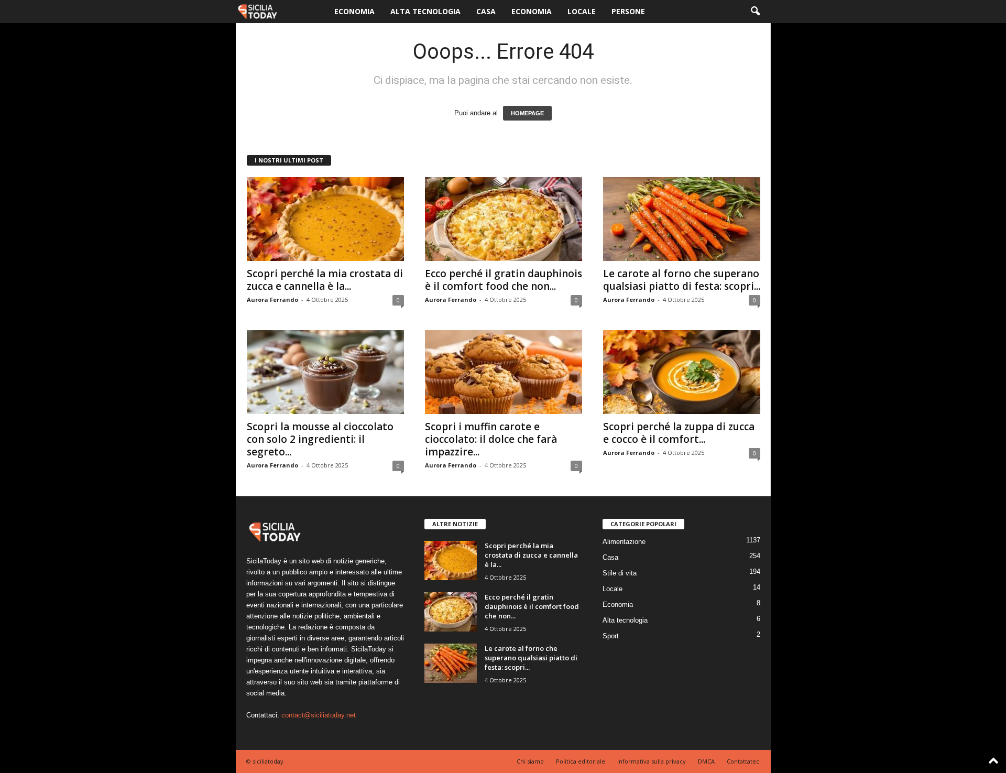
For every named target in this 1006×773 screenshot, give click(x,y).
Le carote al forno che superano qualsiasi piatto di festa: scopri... (681, 280)
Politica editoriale (580, 761)
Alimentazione (624, 542)
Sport (611, 636)
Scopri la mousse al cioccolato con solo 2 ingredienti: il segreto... (320, 439)
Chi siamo (530, 761)
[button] (755, 11)
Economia (354, 11)
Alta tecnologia (425, 11)
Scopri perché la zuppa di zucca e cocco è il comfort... (678, 433)
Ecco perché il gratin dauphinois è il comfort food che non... (503, 280)
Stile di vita (620, 573)
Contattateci (744, 761)
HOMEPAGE (527, 113)
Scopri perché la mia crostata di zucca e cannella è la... (325, 280)
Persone (628, 11)
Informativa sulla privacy (651, 761)
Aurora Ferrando (272, 299)
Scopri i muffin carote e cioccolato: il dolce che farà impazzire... (491, 439)
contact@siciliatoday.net (318, 715)
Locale (581, 11)
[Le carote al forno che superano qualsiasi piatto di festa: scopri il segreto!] (681, 219)
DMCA (706, 761)
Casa (486, 11)
